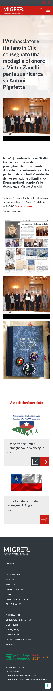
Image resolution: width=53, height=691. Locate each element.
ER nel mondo (14, 604)
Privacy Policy (12, 629)
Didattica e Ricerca (17, 599)
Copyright (12, 624)
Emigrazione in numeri (19, 620)
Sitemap (10, 644)
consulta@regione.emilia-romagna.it (22, 675)
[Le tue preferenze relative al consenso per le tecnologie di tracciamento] (48, 686)
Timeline (10, 584)
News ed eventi (14, 589)
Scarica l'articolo (23, 206)
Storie (9, 594)
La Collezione (14, 574)
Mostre (10, 579)
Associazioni (13, 615)
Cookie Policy (12, 634)
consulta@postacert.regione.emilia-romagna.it (27, 679)
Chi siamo (8, 563)
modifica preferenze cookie (18, 639)
